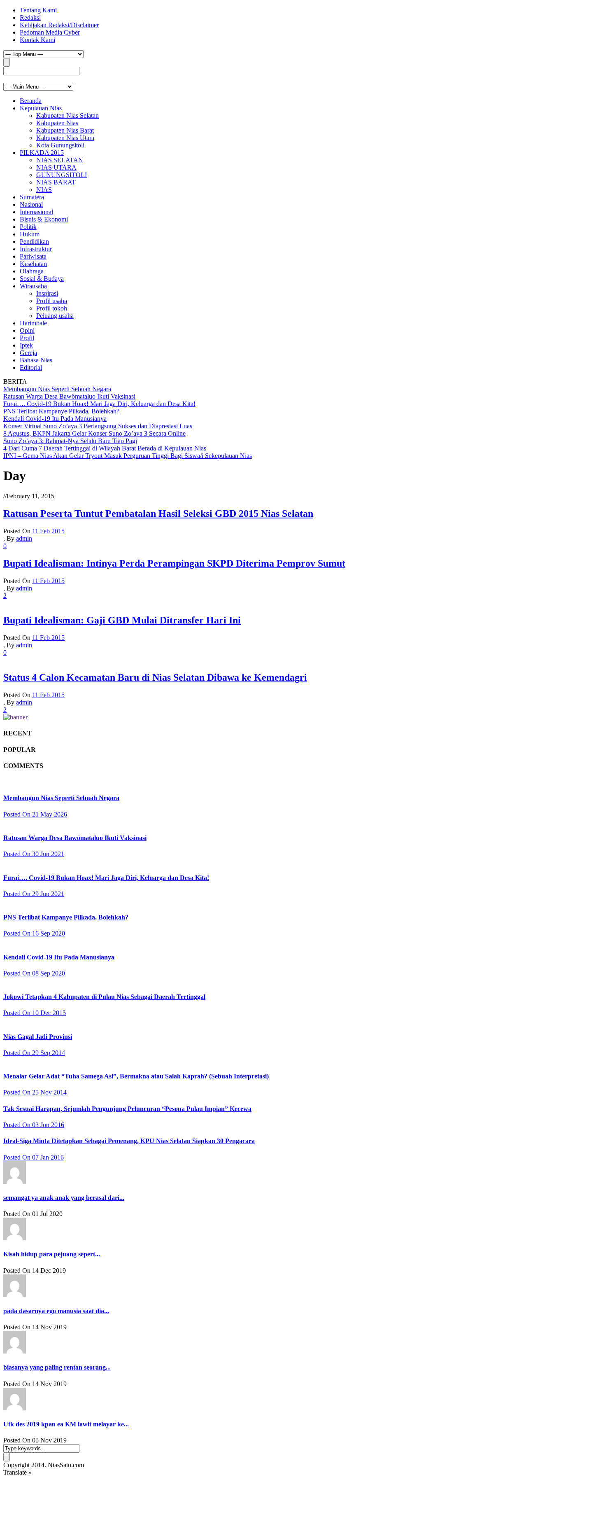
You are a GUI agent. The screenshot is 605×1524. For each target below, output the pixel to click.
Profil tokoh (51, 308)
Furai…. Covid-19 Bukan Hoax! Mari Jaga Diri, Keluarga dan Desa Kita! (99, 403)
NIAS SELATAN (59, 159)
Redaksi (30, 17)
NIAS (44, 189)
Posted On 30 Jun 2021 (33, 853)
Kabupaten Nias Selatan (67, 115)
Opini (27, 330)
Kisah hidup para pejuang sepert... (51, 1254)
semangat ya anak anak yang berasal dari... (63, 1197)
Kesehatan (33, 263)
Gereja (28, 352)
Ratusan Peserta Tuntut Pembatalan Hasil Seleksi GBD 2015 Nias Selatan (158, 513)
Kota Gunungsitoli (60, 145)
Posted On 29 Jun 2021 (33, 893)
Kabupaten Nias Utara (65, 137)
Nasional (31, 204)
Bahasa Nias (36, 360)
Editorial (31, 367)
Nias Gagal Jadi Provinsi (37, 1036)
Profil (27, 337)
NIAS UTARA (56, 167)
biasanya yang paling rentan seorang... (57, 1367)
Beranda (31, 100)
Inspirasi (47, 293)
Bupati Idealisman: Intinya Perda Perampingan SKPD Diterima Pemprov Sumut (174, 563)
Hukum (30, 234)
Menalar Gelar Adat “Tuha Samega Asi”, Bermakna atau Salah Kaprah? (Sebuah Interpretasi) (136, 1076)
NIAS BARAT (56, 182)
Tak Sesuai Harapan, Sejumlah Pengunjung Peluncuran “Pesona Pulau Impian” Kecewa (127, 1108)
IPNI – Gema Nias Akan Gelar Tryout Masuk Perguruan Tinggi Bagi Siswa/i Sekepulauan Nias (127, 455)
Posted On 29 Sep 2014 (34, 1052)
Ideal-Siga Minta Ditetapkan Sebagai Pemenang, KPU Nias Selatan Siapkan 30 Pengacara (129, 1140)
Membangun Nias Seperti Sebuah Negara (57, 388)
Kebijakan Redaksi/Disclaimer (59, 24)
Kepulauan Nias (41, 108)
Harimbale (33, 323)
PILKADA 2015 (42, 152)
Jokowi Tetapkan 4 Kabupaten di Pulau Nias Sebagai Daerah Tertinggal (104, 996)
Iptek (26, 345)
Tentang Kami (38, 10)
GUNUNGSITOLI (61, 174)
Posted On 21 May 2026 (35, 814)
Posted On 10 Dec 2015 (34, 1012)
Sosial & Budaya (42, 278)
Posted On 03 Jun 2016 (33, 1124)
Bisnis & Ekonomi (44, 219)
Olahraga (32, 271)
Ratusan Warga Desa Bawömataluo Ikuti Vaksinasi (69, 396)
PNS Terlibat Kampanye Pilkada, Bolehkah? (61, 411)
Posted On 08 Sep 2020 (34, 973)
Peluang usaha (55, 315)
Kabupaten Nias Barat (65, 130)
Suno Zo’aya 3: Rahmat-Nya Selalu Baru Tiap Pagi (70, 440)
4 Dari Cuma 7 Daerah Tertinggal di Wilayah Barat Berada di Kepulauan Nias (104, 448)
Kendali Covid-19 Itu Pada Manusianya (55, 418)
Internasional (36, 211)
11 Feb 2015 (48, 530)
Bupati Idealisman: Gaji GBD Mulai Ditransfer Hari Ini (122, 620)
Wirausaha (33, 285)
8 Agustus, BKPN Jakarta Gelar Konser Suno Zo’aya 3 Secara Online (94, 433)
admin (24, 538)
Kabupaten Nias (57, 122)
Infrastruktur (36, 248)
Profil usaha (51, 300)
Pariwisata (33, 256)
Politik (28, 226)
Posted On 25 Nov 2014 (35, 1092)
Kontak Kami (37, 39)
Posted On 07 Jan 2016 (33, 1157)
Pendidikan (34, 241)
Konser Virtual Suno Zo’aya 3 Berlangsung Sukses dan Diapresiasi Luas (97, 425)
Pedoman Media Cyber (50, 32)
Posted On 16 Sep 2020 (34, 933)
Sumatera (32, 197)
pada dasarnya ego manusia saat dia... (56, 1310)
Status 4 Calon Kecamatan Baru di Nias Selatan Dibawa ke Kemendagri (155, 677)
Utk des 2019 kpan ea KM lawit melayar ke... (66, 1424)
